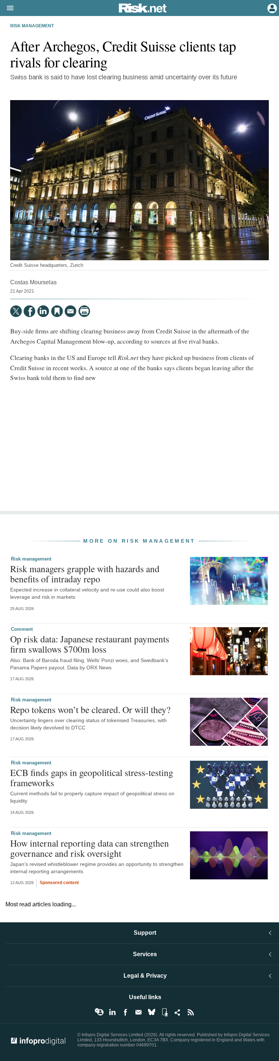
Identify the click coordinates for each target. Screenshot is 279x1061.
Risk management (32, 25)
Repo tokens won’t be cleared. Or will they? (90, 709)
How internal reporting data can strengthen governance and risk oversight (89, 848)
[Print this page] (84, 311)
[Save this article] (57, 311)
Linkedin (112, 1012)
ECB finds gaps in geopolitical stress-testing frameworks (91, 777)
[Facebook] (29, 311)
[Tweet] (16, 311)
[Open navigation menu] (7, 8)
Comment (22, 629)
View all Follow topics (99, 1012)
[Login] (271, 7)
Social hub (177, 1012)
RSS (190, 1012)
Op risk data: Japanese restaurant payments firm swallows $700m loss (89, 644)
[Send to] (70, 311)
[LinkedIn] (43, 311)
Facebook (125, 1012)
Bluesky (151, 1012)
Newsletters (138, 1012)
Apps (164, 1012)
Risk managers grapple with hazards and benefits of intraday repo (84, 573)
